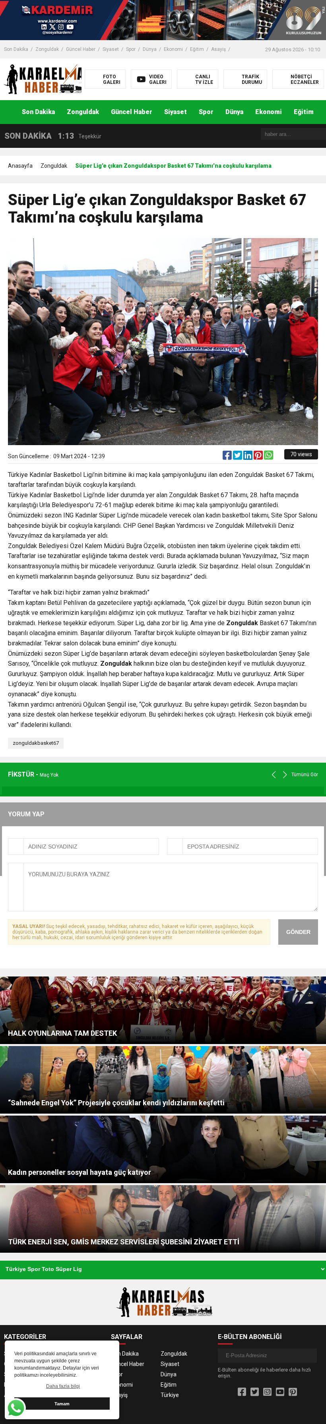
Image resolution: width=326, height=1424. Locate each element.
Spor (131, 49)
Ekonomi (173, 49)
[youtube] (280, 1392)
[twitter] (238, 457)
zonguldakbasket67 (36, 743)
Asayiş (218, 49)
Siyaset (111, 49)
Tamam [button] (62, 1403)
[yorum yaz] (278, 457)
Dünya (150, 49)
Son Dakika (16, 49)
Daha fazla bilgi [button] (63, 1386)
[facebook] (228, 457)
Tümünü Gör (304, 774)
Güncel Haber (80, 49)
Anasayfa (20, 166)
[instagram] (267, 1392)
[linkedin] (248, 457)
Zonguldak (47, 49)
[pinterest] (259, 457)
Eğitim (197, 49)
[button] (320, 112)
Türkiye (170, 1395)
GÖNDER (298, 932)
